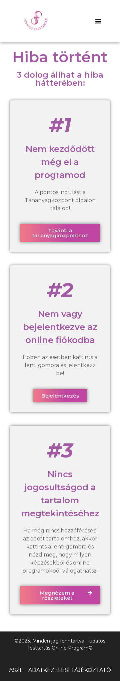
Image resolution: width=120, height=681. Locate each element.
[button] (98, 21)
